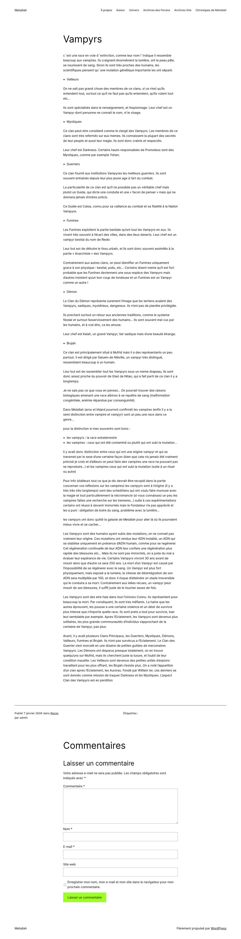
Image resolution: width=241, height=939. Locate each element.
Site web (69, 864)
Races (54, 713)
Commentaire (74, 786)
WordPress (218, 928)
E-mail (69, 846)
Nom (67, 829)
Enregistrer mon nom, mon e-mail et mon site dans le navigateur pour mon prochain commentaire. (120, 884)
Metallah (21, 10)
